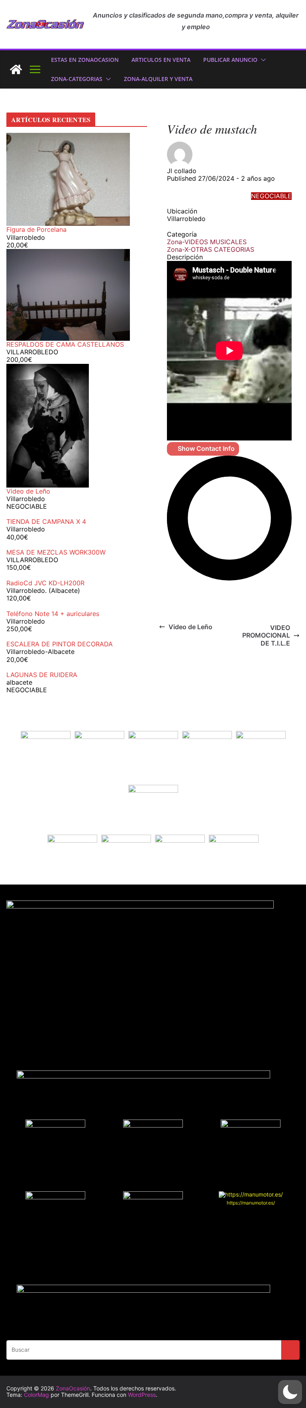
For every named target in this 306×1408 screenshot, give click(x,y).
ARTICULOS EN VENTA (160, 59)
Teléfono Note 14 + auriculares (52, 614)
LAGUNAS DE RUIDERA (41, 675)
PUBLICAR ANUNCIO (230, 59)
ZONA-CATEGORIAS (76, 79)
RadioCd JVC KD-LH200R (45, 583)
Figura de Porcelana (36, 229)
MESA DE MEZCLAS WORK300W (56, 552)
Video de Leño (190, 627)
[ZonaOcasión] (16, 69)
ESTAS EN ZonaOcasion (85, 59)
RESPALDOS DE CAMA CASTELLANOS (65, 344)
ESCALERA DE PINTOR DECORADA (59, 644)
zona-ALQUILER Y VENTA (158, 79)
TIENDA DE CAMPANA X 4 (46, 521)
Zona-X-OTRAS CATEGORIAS (210, 249)
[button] (261, 59)
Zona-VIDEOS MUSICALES (207, 242)
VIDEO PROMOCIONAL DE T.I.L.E (266, 635)
